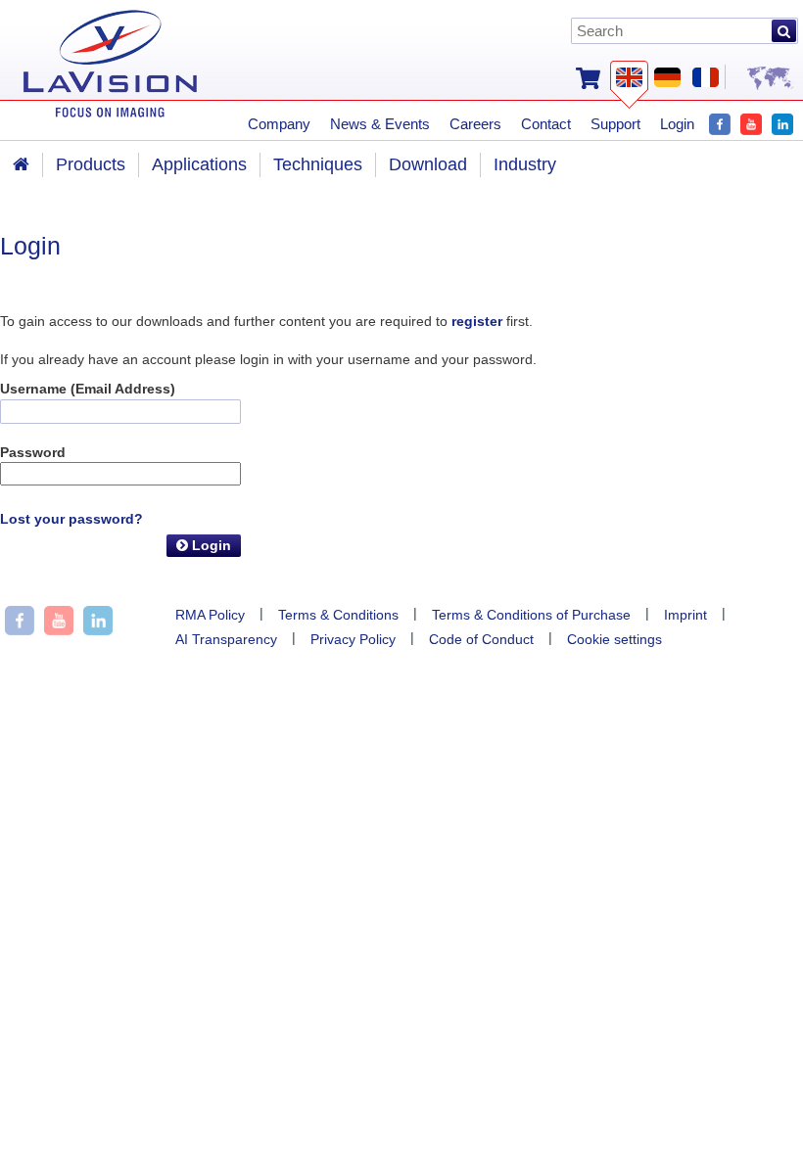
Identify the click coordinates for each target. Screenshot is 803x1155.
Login (209, 545)
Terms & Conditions (338, 615)
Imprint (685, 615)
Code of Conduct (481, 639)
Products (90, 164)
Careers (475, 124)
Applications (199, 164)
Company (279, 124)
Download (428, 164)
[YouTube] (751, 122)
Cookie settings (614, 639)
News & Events (380, 124)
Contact (546, 124)
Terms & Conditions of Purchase (531, 615)
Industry (525, 164)
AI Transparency (226, 639)
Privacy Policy (353, 639)
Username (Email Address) (87, 388)
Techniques (317, 164)
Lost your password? (71, 519)
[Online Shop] (588, 76)
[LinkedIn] (782, 122)
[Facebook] (719, 122)
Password (33, 452)
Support (615, 124)
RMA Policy (210, 615)
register (476, 321)
